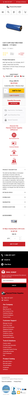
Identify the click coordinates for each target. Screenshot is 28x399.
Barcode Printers (7, 361)
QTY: (8, 238)
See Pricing (14, 103)
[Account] (19, 12)
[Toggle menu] (3, 12)
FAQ (4, 355)
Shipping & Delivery (8, 329)
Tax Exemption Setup (8, 337)
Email (17, 76)
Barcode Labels (7, 363)
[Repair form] (14, 12)
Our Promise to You (8, 311)
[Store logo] (13, 293)
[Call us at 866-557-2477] (2, 298)
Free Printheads (7, 353)
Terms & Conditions (8, 315)
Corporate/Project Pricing (10, 349)
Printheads (6, 367)
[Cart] (25, 12)
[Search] (8, 12)
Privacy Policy (6, 317)
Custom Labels (7, 343)
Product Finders (7, 347)
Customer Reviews (8, 313)
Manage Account (7, 323)
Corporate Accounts (8, 351)
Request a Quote (7, 331)
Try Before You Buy (8, 333)
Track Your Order (7, 325)
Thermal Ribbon (7, 365)
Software (5, 369)
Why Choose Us (7, 309)
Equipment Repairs (8, 335)
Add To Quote (14, 95)
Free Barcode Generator (9, 345)
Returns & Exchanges (8, 327)
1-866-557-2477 (9, 76)
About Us (5, 307)
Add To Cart (14, 244)
